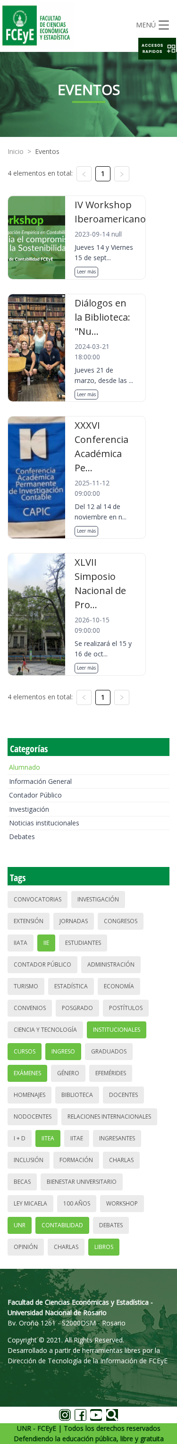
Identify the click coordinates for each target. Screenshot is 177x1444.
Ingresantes (117, 1138)
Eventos (47, 151)
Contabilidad (62, 1225)
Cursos (24, 1051)
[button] (157, 48)
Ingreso (63, 1051)
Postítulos (126, 1008)
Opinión (26, 1247)
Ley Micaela (30, 1203)
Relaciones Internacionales (109, 1117)
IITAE (76, 1138)
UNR (19, 1225)
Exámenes (27, 1073)
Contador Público (35, 794)
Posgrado (77, 1008)
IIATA (20, 943)
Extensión (28, 921)
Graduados (108, 1051)
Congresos (120, 921)
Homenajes (29, 1095)
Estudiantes (83, 943)
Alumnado (24, 767)
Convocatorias (37, 899)
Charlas (121, 1160)
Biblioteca (77, 1095)
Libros (103, 1247)
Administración (111, 964)
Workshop (122, 1203)
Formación (76, 1160)
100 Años (76, 1203)
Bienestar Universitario (82, 1182)
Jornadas (73, 921)
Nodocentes (32, 1117)
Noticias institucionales (44, 822)
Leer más (86, 271)
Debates (22, 836)
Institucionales (116, 1030)
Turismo (26, 986)
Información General (40, 781)
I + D (19, 1138)
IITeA (48, 1138)
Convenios (30, 1008)
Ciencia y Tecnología (45, 1030)
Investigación (29, 809)
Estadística (71, 986)
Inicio (16, 151)
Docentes (123, 1095)
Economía (119, 986)
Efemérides (110, 1073)
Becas (22, 1182)
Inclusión (28, 1160)
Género (68, 1073)
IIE (46, 943)
